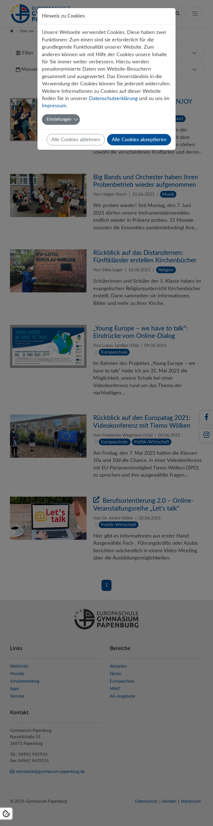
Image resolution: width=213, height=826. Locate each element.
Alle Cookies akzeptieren (139, 139)
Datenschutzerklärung (113, 98)
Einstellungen (59, 119)
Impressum (54, 105)
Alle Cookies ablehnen (75, 139)
